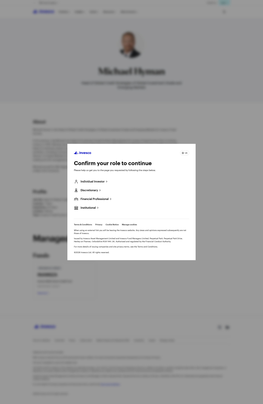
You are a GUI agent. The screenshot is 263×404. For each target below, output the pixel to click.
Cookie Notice (112, 224)
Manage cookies (129, 224)
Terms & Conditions (83, 224)
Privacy (98, 224)
